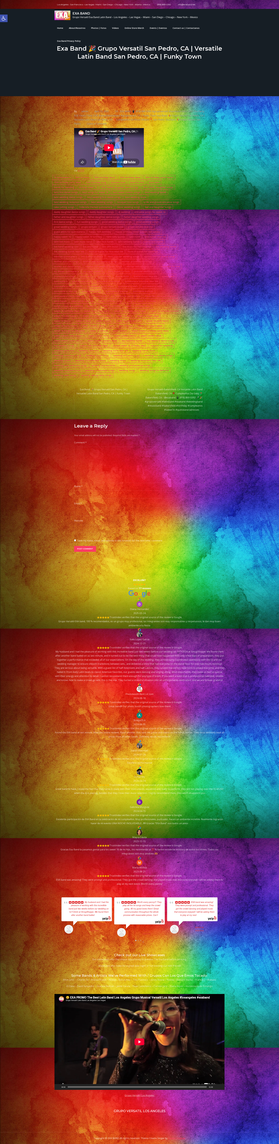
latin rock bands (105, 241)
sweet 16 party (104, 320)
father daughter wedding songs (141, 217)
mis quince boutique (92, 256)
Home (60, 28)
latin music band (83, 241)
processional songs (64, 276)
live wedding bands (166, 246)
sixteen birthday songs (110, 301)
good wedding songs (147, 222)
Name (78, 486)
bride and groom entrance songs (161, 202)
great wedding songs (65, 226)
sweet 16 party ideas (93, 325)
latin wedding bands (129, 241)
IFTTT (81, 170)
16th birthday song (96, 182)
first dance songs (63, 222)
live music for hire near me (136, 246)
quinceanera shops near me (69, 296)
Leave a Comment (97, 123)
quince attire (86, 276)
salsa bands (60, 301)
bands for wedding (64, 187)
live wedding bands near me (69, 251)
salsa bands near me (82, 301)
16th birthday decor (104, 177)
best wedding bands (155, 192)
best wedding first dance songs (104, 197)
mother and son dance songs (159, 256)
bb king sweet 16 (88, 187)
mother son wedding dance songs (103, 266)
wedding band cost (64, 350)
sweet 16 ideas (83, 320)
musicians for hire (170, 266)
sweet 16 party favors (65, 325)
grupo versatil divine (112, 226)
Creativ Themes (176, 1138)
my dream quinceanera (66, 271)
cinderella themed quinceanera (95, 207)
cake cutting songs (64, 207)
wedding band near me (115, 350)
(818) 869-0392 (164, 4)
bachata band (118, 182)
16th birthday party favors (159, 177)
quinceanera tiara (98, 296)
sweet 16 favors (62, 320)
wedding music (118, 360)
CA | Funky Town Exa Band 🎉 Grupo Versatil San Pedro (168, 115)
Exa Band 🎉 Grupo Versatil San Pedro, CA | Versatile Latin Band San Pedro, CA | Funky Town (103, 391)
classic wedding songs (128, 207)
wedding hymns (62, 360)
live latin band (90, 246)
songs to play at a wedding (68, 306)
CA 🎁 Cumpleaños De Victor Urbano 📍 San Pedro (136, 119)
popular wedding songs (147, 271)
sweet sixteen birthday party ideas (150, 330)
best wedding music (135, 197)
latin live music (62, 241)
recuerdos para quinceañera (160, 296)
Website (78, 520)
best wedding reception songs (70, 202)
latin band (134, 236)
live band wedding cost (66, 246)
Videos (115, 28)
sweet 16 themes (99, 330)
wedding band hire (89, 350)
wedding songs (127, 370)
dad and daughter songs (158, 207)
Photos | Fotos (98, 28)
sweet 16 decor (124, 316)
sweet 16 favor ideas (148, 316)
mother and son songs (66, 261)
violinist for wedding (162, 345)
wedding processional (103, 365)
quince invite (122, 276)
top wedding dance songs (161, 340)
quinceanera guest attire (100, 286)
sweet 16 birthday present (164, 311)
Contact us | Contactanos (186, 28)
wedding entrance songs (126, 355)
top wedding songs (64, 345)
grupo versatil (89, 226)
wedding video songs (65, 375)
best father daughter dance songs (120, 187)
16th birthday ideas (130, 177)
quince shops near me (145, 276)
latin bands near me (155, 236)
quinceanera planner (117, 291)
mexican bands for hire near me (105, 251)
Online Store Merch (134, 28)
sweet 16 (92, 306)
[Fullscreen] (220, 1087)
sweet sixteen (119, 330)
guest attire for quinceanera (69, 231)
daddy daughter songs (102, 212)
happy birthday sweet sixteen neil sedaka (138, 231)
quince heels (104, 276)
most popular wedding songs (123, 256)
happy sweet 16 (62, 236)
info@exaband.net (186, 4)
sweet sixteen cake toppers (69, 335)
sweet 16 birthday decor (138, 306)
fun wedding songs (87, 222)
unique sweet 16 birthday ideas (129, 345)
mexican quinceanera (65, 256)
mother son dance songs (67, 266)
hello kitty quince (115, 236)
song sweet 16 (168, 301)
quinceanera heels (128, 286)
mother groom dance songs (137, 261)
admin (84, 111)
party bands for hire (119, 271)
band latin (154, 182)
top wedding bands (132, 340)
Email (78, 503)
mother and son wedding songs (100, 261)
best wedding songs (102, 202)
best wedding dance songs (68, 197)
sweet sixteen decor (98, 335)
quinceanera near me (65, 291)
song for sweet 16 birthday (141, 301)
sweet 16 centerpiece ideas (97, 316)
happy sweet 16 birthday (88, 236)
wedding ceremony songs (68, 355)
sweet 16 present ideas (149, 325)
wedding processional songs (134, 365)
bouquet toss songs (128, 202)
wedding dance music (97, 355)
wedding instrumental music (90, 360)
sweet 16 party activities (129, 320)
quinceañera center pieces (68, 286)
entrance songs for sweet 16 (150, 212)
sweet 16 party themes (120, 325)
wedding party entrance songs (70, 365)
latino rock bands (153, 241)
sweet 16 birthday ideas (66, 311)
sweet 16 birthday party (97, 311)
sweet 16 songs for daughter (69, 330)
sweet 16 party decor (157, 320)
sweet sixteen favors (125, 335)
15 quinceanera (62, 177)
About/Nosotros (77, 28)
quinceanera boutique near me (141, 281)
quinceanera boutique (108, 281)
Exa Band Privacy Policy (69, 41)
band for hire (137, 182)
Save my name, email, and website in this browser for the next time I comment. (120, 540)
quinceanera (60, 281)
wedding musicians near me (146, 360)
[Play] (58, 1087)
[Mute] (216, 1087)
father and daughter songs (68, 217)
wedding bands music (144, 350)
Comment (80, 442)
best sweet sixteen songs (126, 192)
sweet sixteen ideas (151, 335)
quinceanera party (91, 291)
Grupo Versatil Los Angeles (139, 1095)
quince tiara (168, 276)
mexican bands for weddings (142, 251)
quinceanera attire (82, 281)
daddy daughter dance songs (69, 212)
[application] (139, 1042)
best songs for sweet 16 (95, 192)
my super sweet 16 (93, 271)
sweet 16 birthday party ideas (130, 311)
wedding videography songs (96, 375)
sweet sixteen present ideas (102, 340)
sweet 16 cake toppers (66, 316)
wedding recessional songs (100, 370)
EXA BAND (81, 13)
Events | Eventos (158, 28)
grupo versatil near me (140, 226)
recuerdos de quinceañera (126, 296)
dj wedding (124, 212)
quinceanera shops (143, 291)
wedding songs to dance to (154, 370)
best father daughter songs (158, 187)
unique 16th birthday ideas (93, 345)
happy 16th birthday (100, 231)
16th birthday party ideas (67, 182)
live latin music (110, 246)
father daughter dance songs (104, 217)
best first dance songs (66, 192)
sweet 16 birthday (111, 306)
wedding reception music (67, 370)
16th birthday (82, 177)
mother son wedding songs (141, 266)
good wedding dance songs (117, 222)
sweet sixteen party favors (68, 340)
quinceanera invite (152, 286)
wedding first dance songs (158, 355)
